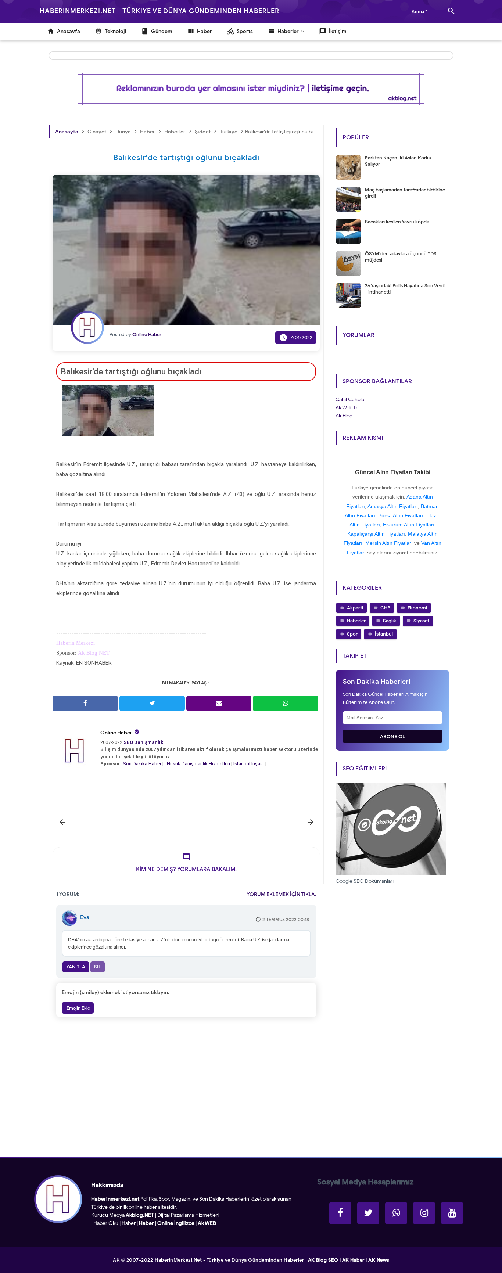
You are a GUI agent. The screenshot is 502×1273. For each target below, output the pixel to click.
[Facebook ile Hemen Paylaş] (85, 703)
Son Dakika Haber (142, 763)
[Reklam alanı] (251, 89)
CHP (385, 608)
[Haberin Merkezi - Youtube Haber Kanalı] (452, 1213)
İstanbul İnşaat (249, 763)
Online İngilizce (175, 1223)
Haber (129, 1223)
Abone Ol (392, 736)
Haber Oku (105, 1223)
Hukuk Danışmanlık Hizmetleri (199, 763)
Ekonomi (417, 608)
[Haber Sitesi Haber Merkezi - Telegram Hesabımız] (396, 1213)
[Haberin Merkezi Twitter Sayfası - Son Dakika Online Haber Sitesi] (368, 1213)
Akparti (355, 608)
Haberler (356, 621)
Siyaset (421, 621)
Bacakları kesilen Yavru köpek (397, 222)
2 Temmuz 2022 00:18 (285, 919)
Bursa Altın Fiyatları (400, 515)
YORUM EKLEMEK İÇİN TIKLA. (281, 894)
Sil (97, 967)
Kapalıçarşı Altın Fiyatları (376, 534)
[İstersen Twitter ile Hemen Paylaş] (152, 703)
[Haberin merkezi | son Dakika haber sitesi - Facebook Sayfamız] (340, 1213)
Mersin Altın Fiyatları (389, 543)
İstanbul (384, 634)
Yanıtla (75, 967)
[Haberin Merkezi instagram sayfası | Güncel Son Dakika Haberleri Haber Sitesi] (424, 1213)
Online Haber (116, 733)
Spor (352, 634)
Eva (84, 917)
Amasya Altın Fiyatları (392, 506)
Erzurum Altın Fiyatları (408, 525)
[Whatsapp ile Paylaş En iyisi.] (285, 703)
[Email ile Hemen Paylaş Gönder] (219, 703)
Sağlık (389, 621)
